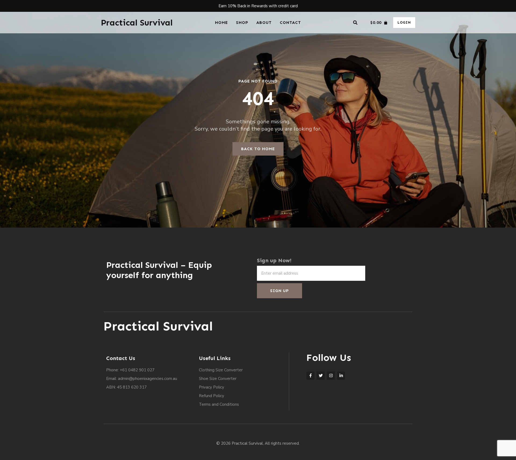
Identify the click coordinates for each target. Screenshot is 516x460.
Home (221, 22)
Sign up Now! (274, 260)
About (264, 22)
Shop (242, 22)
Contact (290, 22)
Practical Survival (137, 22)
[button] (355, 22)
